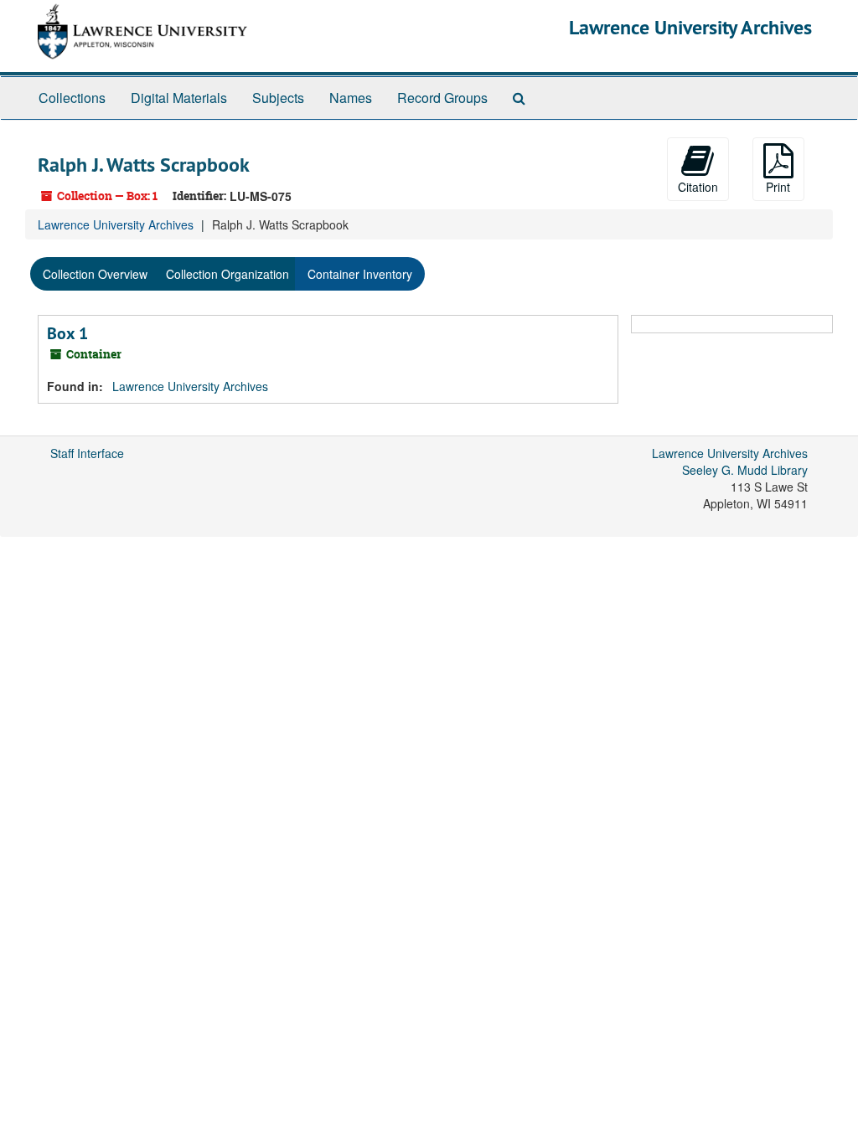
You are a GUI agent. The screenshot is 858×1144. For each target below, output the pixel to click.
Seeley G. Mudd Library (745, 469)
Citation (698, 186)
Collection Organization (227, 273)
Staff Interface (87, 453)
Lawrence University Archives (690, 27)
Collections (72, 97)
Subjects (278, 97)
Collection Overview (95, 273)
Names (350, 97)
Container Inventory (360, 273)
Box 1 (67, 333)
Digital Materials (179, 97)
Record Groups (442, 97)
